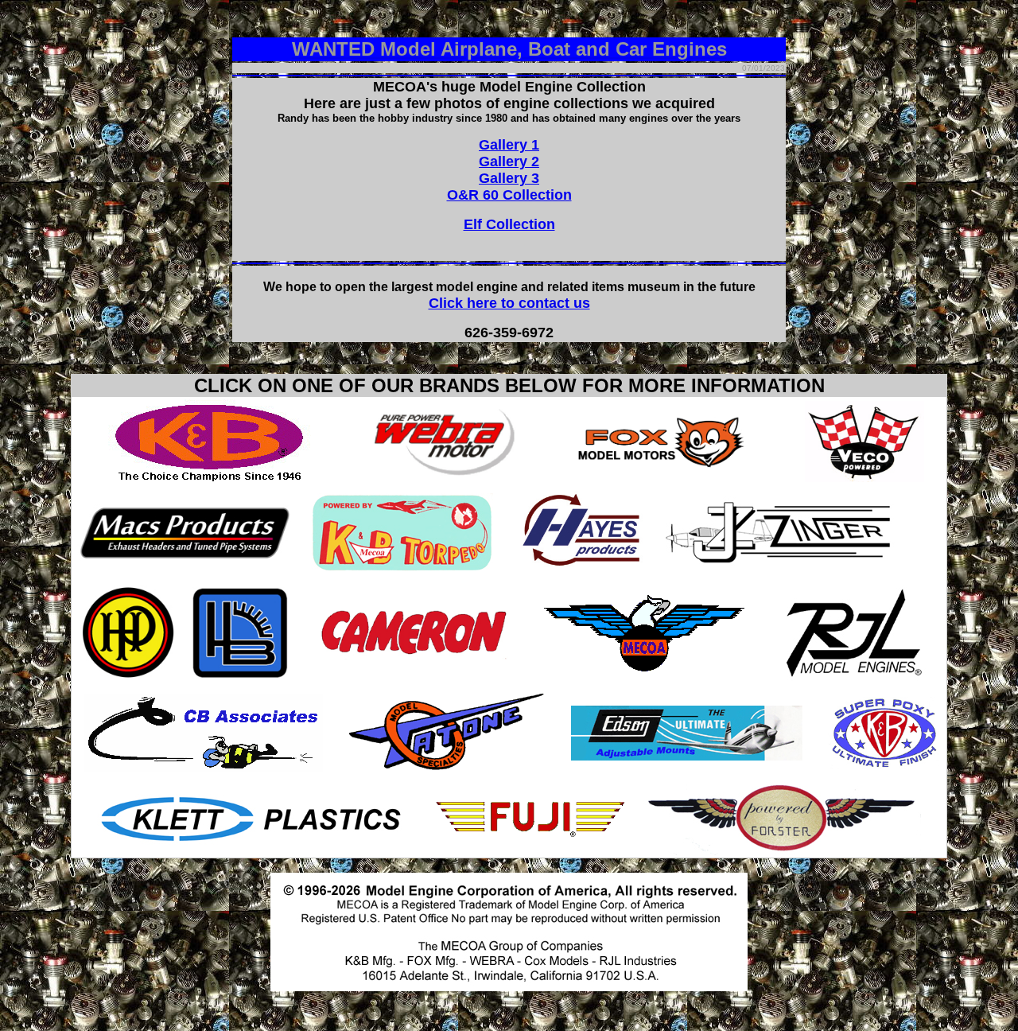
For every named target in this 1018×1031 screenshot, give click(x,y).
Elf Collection (509, 224)
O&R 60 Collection (509, 195)
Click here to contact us (509, 303)
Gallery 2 (509, 161)
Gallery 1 (509, 145)
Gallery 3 (509, 178)
